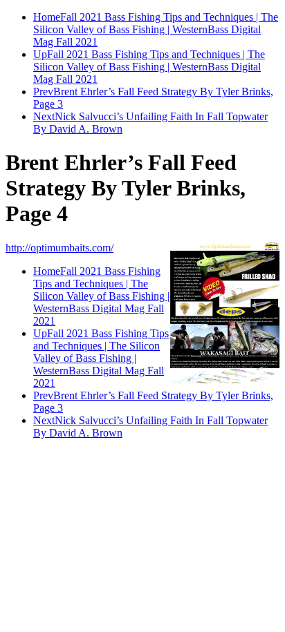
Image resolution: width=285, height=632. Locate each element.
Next (44, 116)
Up (40, 54)
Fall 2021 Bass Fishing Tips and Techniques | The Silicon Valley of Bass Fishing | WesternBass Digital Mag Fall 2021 (155, 29)
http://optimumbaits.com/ (59, 247)
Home (46, 17)
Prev (43, 91)
